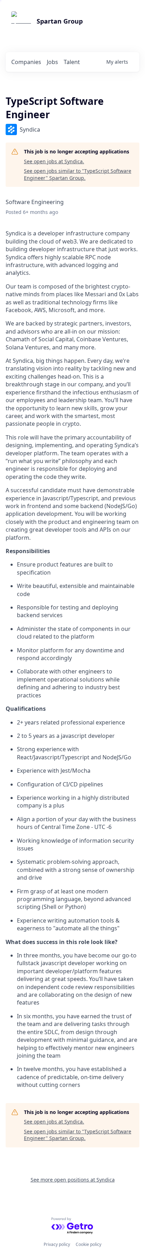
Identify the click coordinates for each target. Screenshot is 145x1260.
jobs (52, 62)
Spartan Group (60, 21)
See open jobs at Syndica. (54, 161)
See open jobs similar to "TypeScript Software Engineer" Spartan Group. (77, 174)
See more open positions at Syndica (73, 1179)
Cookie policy (88, 1244)
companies (26, 62)
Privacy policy (57, 1244)
